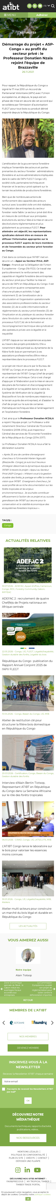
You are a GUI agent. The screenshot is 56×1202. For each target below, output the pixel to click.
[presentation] (4, 1023)
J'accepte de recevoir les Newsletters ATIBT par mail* (30, 1090)
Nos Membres (28, 1036)
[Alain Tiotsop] (28, 956)
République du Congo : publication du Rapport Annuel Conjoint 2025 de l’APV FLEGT (27, 665)
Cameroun (45, 586)
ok (28, 1199)
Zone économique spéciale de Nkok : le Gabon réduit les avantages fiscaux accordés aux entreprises (13, 989)
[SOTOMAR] (17, 1023)
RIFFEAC (6, 592)
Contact (42, 1158)
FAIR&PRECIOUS (15, 1181)
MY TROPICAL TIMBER (38, 1181)
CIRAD (18, 839)
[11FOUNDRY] (39, 1023)
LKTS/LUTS (40, 839)
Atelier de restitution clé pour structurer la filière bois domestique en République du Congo (26, 724)
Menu (11, 15)
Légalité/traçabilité (43, 651)
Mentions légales (28, 1151)
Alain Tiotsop (24, 975)
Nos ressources (28, 1137)
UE (24, 651)
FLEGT (30, 651)
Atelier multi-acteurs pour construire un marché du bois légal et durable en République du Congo (27, 913)
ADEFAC (19, 586)
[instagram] (18, 1171)
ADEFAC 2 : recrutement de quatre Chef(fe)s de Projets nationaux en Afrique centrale (25, 602)
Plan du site (16, 1158)
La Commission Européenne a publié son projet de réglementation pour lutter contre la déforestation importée (41, 989)
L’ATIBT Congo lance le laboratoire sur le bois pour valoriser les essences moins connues (27, 850)
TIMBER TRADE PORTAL (28, 1184)
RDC (12, 589)
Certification (21, 773)
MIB (47, 714)
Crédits (30, 1158)
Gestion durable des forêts (15, 654)
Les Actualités (28, 926)
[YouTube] (37, 1171)
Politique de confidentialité (28, 1155)
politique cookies (42, 1194)
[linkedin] (27, 1171)
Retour (28, 1000)
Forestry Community (26, 589)
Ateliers (6, 902)
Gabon (41, 589)
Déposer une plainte (28, 1161)
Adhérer (42, 15)
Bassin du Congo (31, 714)
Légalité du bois (38, 654)
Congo (7, 525)
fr (44, 6)
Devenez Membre (28, 1048)
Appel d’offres (32, 586)
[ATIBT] (11, 6)
